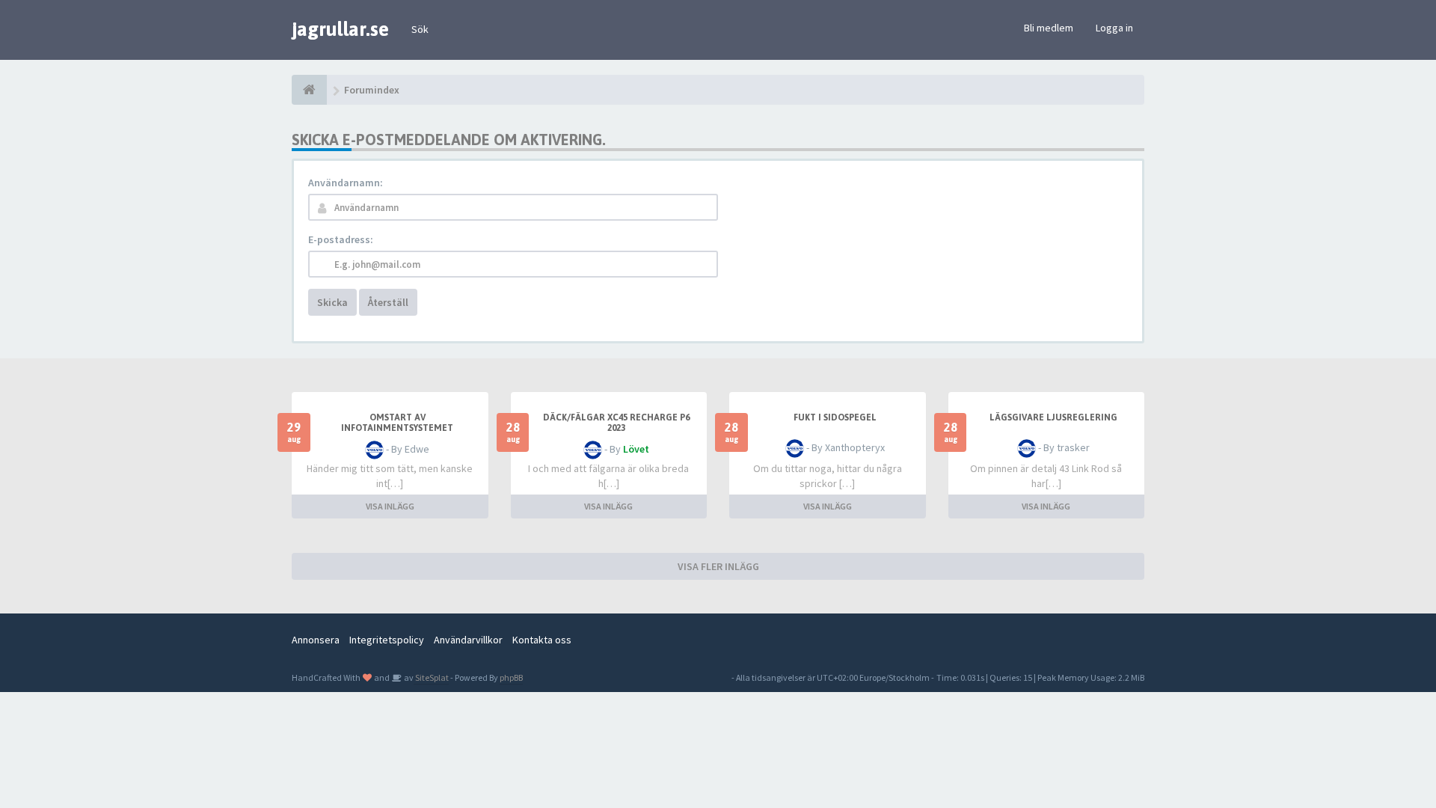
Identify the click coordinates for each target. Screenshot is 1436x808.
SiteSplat (431, 677)
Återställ (388, 302)
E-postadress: (340, 239)
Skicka (332, 302)
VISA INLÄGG (390, 506)
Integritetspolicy (386, 639)
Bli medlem (1048, 27)
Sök (420, 29)
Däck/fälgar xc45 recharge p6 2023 (616, 422)
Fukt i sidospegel (835, 417)
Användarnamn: (345, 182)
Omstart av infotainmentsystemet (397, 422)
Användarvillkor (468, 639)
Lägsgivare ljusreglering (1053, 417)
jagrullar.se (340, 29)
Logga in (1114, 27)
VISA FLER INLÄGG (718, 566)
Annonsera (316, 639)
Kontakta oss (541, 639)
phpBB (511, 677)
